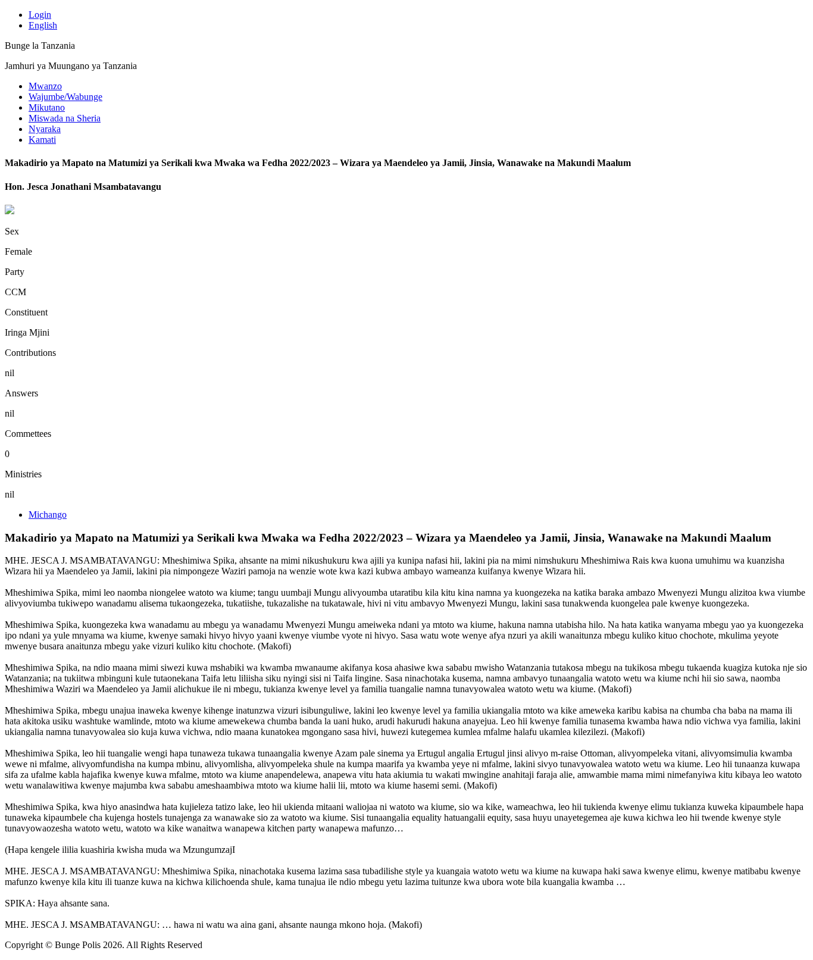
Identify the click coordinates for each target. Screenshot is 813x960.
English (43, 25)
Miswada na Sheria (65, 118)
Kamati (42, 140)
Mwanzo (45, 86)
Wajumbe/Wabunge (65, 97)
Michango (48, 514)
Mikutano (47, 107)
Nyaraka (45, 129)
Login (40, 15)
